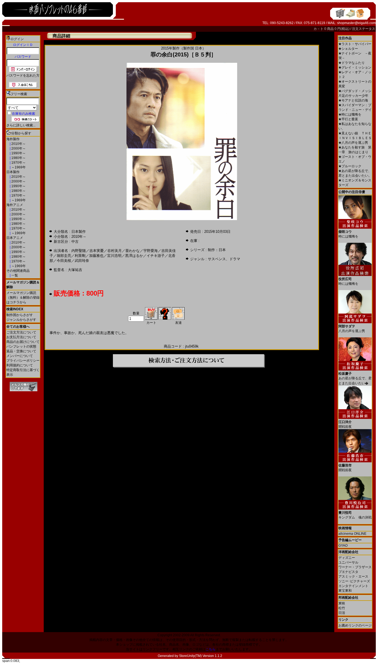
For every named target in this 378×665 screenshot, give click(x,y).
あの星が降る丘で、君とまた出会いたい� (355, 378)
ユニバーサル (348, 562)
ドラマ (234, 259)
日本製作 (13, 172)
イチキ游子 (156, 256)
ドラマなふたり (351, 63)
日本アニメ (14, 238)
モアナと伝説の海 (353, 100)
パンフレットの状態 (21, 346)
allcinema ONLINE (352, 534)
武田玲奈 (82, 261)
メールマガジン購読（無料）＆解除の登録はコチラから (23, 297)
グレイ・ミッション (354, 67)
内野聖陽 (78, 251)
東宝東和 (345, 591)
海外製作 (13, 139)
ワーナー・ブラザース (355, 567)
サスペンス (217, 259)
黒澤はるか (134, 256)
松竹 (341, 608)
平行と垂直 (348, 119)
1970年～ (18, 163)
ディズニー (346, 558)
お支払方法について (21, 337)
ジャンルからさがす (21, 320)
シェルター (348, 49)
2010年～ (18, 144)
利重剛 (80, 256)
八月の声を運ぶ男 (353, 143)
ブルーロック (349, 166)
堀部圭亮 (64, 256)
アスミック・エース (353, 576)
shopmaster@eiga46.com (356, 23)
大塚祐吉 (75, 270)
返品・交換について (21, 351)
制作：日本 (217, 250)
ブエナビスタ (348, 572)
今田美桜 (64, 261)
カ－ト (319, 29)
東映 (341, 603)
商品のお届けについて (23, 342)
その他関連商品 (18, 271)
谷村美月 (114, 251)
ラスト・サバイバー (354, 44)
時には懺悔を (349, 114)
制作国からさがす (19, 315)
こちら (211, 649)
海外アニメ (14, 205)
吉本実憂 (96, 251)
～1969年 (18, 167)
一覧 (14, 275)
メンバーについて (19, 356)
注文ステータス (363, 29)
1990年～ (18, 153)
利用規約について (19, 365)
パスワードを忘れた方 (23, 75)
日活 (341, 613)
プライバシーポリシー (23, 361)
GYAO (343, 545)
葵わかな (132, 251)
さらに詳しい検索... (20, 125)
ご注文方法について (21, 332)
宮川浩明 (114, 256)
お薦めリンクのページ (355, 625)
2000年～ (18, 148)
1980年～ (18, 158)
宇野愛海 (150, 251)
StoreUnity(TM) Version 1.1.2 (200, 656)
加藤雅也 (96, 256)
